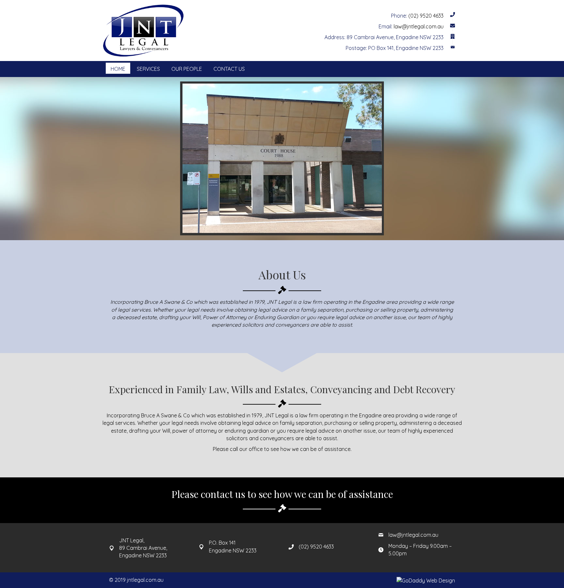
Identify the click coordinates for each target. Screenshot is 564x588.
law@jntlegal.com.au (419, 26)
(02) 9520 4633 (426, 15)
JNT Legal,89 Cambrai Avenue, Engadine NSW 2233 (143, 548)
